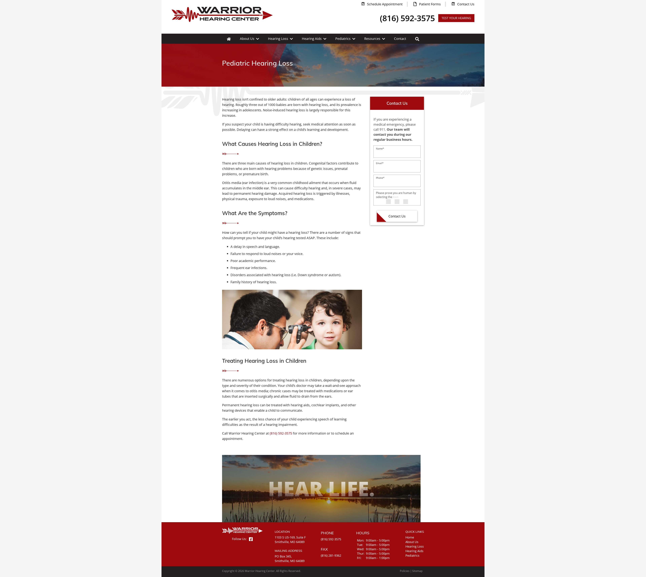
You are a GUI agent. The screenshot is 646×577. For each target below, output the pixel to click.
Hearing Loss (278, 38)
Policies (404, 571)
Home (409, 537)
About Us (247, 38)
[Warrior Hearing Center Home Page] (222, 14)
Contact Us (397, 216)
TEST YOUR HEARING (456, 18)
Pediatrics (343, 38)
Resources (372, 38)
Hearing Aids (312, 38)
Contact (400, 38)
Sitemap (417, 571)
